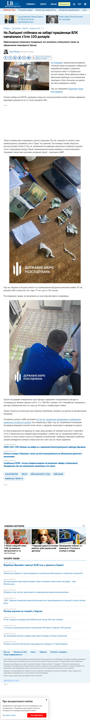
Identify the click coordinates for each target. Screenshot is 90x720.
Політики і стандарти (58, 652)
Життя (25, 28)
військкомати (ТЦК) (40, 474)
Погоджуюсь (37, 715)
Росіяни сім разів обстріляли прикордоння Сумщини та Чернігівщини (35, 643)
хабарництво (11, 474)
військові (58, 474)
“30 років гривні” (25, 10)
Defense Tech (9, 10)
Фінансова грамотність (46, 10)
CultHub (85, 10)
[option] (24, 19)
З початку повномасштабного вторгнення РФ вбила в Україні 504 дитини (37, 627)
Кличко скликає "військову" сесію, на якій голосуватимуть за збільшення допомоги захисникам (43, 455)
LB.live (47, 12)
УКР (79, 4)
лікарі (24, 474)
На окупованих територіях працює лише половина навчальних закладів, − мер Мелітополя (40, 582)
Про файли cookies (9, 715)
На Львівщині (57, 62)
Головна (7, 28)
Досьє (54, 4)
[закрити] (46, 700)
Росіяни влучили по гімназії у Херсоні (23, 611)
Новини (30, 4)
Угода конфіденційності (13, 654)
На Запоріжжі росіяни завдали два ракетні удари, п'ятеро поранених (35, 635)
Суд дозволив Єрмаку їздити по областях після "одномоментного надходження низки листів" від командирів (30, 21)
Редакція (43, 652)
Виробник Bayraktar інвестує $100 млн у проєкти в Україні (34, 565)
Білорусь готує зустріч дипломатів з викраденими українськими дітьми (36, 592)
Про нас (7, 652)
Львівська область (14, 478)
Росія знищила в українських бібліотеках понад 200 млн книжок (33, 619)
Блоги (43, 4)
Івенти (33, 652)
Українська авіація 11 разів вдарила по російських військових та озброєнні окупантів (43, 573)
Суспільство (16, 28)
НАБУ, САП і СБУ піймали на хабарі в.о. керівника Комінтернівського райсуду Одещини (45, 446)
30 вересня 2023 (35, 28)
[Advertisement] (45, 122)
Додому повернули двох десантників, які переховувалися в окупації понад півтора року (45, 601)
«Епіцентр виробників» (69, 10)
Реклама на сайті (20, 652)
